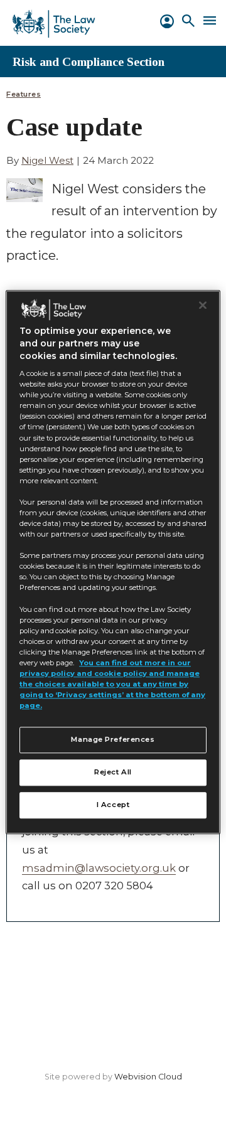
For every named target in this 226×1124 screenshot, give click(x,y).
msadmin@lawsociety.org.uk (99, 868)
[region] (113, 562)
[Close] (203, 305)
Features (23, 94)
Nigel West (47, 160)
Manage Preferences (112, 739)
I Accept (113, 804)
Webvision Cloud (148, 1076)
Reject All (113, 772)
